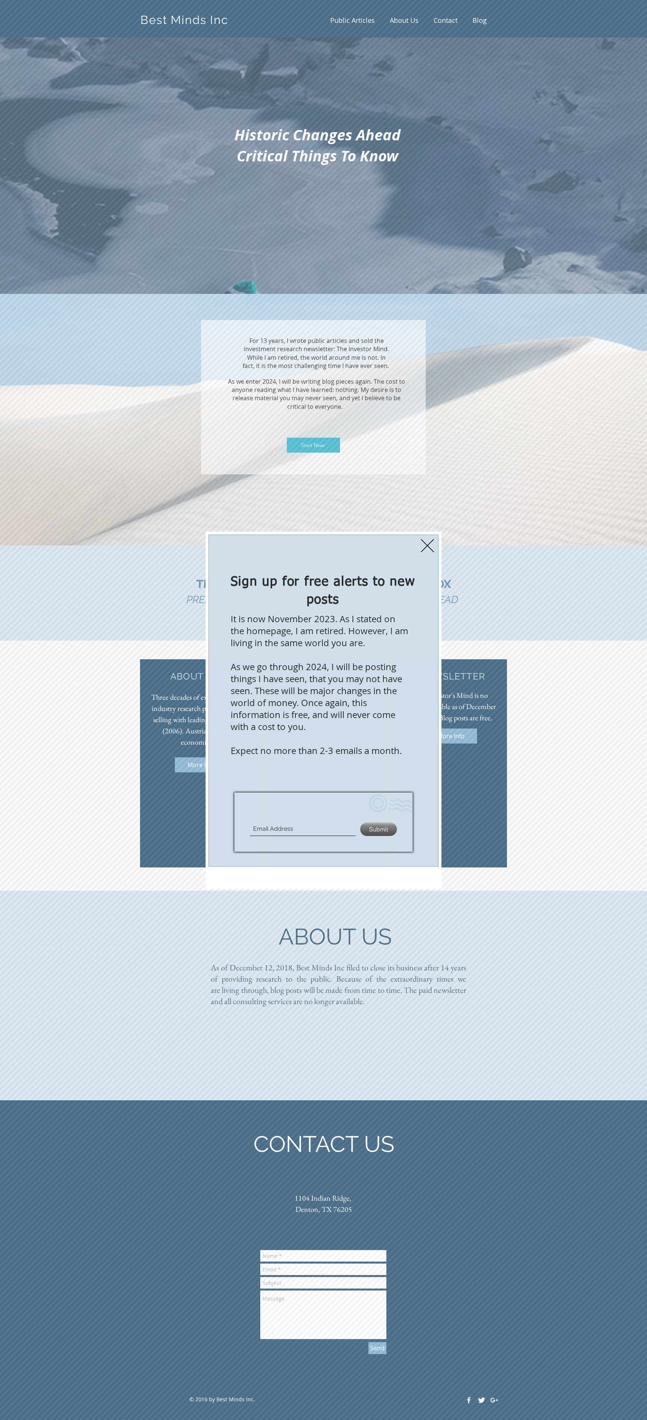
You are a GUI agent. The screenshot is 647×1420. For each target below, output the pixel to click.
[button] (427, 545)
